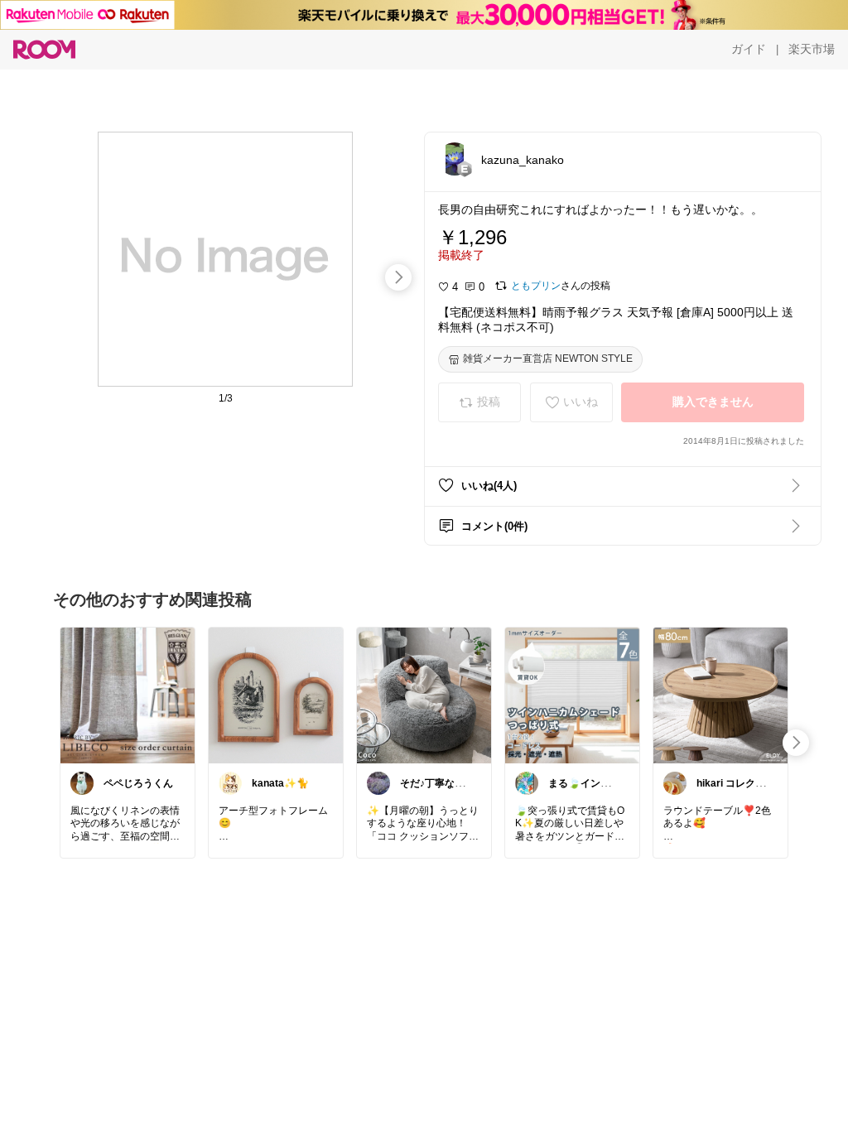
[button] (454, 159)
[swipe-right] (398, 277)
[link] (127, 695)
